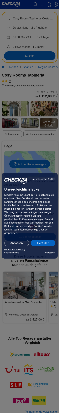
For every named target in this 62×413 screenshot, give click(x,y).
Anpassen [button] (16, 243)
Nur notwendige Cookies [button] (43, 179)
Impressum (50, 252)
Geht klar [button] (43, 243)
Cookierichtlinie (11, 252)
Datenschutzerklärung (14, 249)
